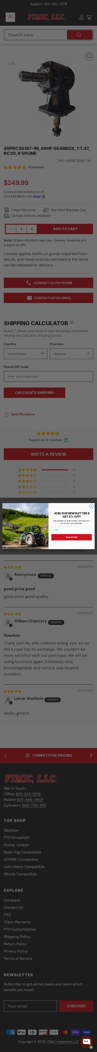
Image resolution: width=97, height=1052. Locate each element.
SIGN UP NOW (71, 537)
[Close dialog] (91, 506)
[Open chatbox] (86, 1042)
